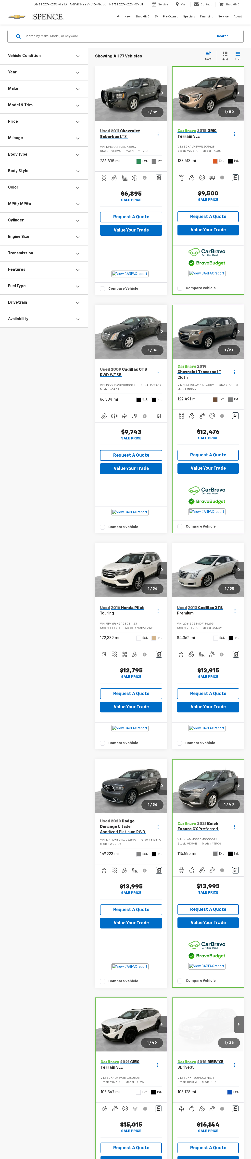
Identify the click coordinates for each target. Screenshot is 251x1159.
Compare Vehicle (123, 288)
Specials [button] (189, 16)
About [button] (238, 16)
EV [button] (156, 16)
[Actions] (158, 134)
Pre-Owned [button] (170, 16)
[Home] (118, 17)
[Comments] (159, 178)
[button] (162, 93)
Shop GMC (142, 16)
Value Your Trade (131, 230)
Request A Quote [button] (131, 217)
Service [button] (223, 16)
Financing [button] (206, 16)
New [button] (127, 16)
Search (222, 36)
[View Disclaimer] (145, 178)
